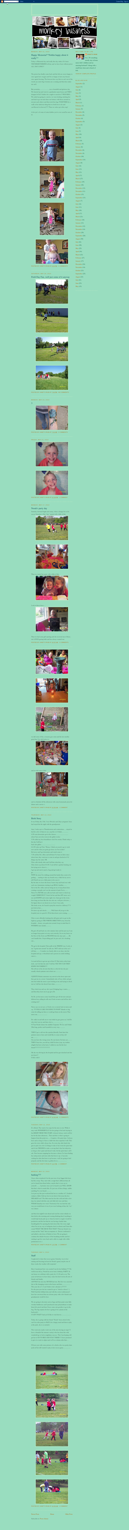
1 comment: (63, 497)
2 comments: (63, 432)
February (78, 106)
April (77, 99)
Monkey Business (65, 9)
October (78, 118)
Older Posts (69, 1514)
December (79, 112)
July (77, 90)
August (78, 87)
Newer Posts (35, 1514)
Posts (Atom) (44, 1519)
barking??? (36, 1174)
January (78, 109)
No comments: (64, 392)
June (77, 93)
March (78, 102)
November (79, 115)
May (77, 96)
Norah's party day (39, 508)
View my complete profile (86, 73)
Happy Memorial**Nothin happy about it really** (49, 56)
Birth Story (36, 818)
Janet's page (92, 54)
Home (52, 1514)
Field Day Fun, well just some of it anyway (50, 276)
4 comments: (63, 266)
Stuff (33, 1255)
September (79, 83)
